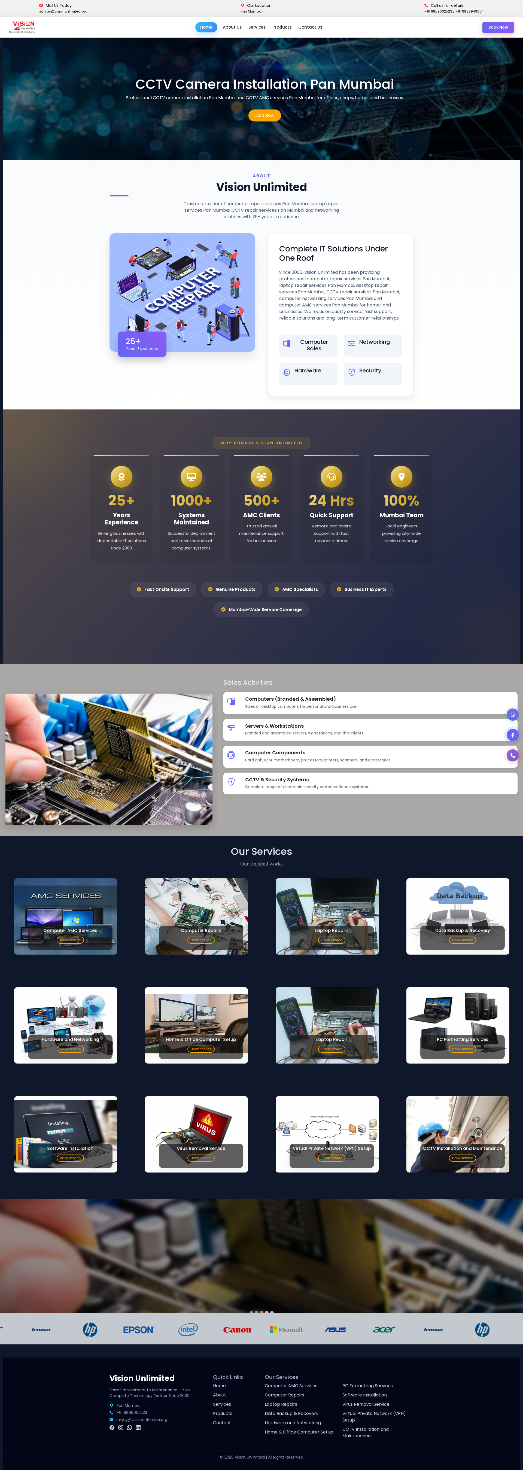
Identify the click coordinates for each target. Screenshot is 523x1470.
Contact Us (310, 27)
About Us (232, 27)
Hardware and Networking (293, 1423)
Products (282, 27)
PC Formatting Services (367, 1386)
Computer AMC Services (291, 1386)
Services (257, 27)
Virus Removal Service (366, 1404)
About (219, 1395)
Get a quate (265, 151)
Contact (222, 1423)
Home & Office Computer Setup (299, 1432)
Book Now (498, 27)
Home (206, 27)
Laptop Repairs (281, 1404)
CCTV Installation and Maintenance (365, 1432)
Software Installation (364, 1395)
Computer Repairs (284, 1395)
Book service (70, 940)
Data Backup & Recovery (291, 1413)
